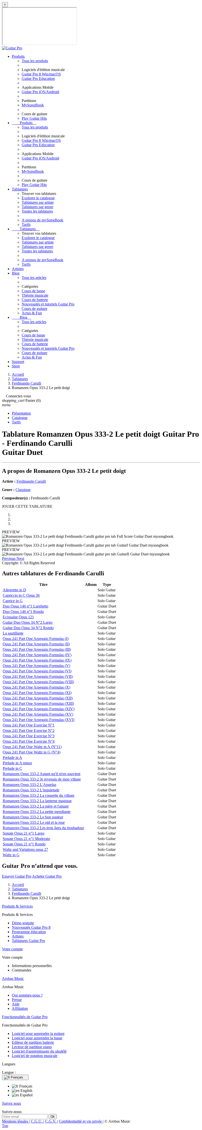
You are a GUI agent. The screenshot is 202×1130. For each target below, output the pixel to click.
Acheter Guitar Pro (47, 876)
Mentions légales (15, 1121)
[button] (9, 558)
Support (18, 362)
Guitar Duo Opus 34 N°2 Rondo (28, 628)
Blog (15, 273)
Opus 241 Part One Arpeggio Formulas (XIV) (38, 709)
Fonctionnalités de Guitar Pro (25, 1017)
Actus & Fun (32, 313)
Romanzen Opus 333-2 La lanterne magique (37, 801)
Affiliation (20, 1008)
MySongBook (33, 105)
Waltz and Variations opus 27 (25, 849)
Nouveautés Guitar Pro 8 (31, 927)
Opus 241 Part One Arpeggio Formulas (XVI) (38, 720)
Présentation (21, 413)
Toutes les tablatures (37, 211)
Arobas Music (13, 978)
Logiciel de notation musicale (34, 1056)
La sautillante (13, 633)
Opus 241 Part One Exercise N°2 (28, 730)
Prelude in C (12, 768)
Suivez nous (11, 1103)
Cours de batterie (35, 300)
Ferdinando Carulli (31, 481)
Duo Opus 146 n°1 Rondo (23, 611)
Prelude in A (12, 757)
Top (5, 1126)
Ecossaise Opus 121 (18, 617)
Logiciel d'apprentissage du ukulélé (39, 1051)
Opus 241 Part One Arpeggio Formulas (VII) (38, 676)
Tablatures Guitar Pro (28, 941)
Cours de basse (33, 291)
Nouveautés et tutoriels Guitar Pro (48, 304)
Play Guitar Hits (34, 118)
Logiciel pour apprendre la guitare (38, 1033)
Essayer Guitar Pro (16, 876)
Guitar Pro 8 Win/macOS (41, 74)
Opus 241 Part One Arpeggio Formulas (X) (36, 687)
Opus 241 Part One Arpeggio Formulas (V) (36, 666)
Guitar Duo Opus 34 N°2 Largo (27, 622)
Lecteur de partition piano (32, 1047)
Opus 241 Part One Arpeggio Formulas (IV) (37, 655)
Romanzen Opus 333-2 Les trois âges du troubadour (43, 828)
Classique (23, 490)
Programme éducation (29, 932)
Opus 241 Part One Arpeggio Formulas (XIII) (38, 703)
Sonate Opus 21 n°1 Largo (23, 833)
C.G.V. (51, 1121)
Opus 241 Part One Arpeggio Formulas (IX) (37, 660)
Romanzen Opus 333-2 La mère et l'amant (35, 806)
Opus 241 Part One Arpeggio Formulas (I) (35, 639)
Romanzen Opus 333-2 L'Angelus (29, 784)
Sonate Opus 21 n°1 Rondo (24, 844)
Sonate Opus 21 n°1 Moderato (26, 839)
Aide (15, 1004)
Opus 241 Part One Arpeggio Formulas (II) (36, 644)
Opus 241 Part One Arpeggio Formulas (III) (37, 649)
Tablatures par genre (37, 207)
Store (16, 366)
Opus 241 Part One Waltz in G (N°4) (31, 752)
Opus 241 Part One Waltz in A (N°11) (32, 747)
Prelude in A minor (17, 763)
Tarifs (26, 224)
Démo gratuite (23, 923)
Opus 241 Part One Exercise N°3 (28, 736)
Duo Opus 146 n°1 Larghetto (25, 606)
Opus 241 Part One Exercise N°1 (28, 725)
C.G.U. (37, 1121)
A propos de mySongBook (42, 220)
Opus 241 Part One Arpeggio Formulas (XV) (38, 714)
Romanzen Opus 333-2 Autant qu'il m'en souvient (41, 774)
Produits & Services (17, 906)
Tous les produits (35, 61)
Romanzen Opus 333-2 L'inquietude (31, 790)
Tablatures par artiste (38, 202)
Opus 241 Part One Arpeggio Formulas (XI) (37, 693)
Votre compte (12, 949)
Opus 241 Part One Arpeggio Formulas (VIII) (38, 682)
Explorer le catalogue (38, 198)
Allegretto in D (14, 590)
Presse (17, 1000)
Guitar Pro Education (38, 78)
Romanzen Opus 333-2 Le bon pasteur (33, 817)
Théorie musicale (35, 295)
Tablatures (20, 189)
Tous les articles (34, 277)
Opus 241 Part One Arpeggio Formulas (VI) (37, 671)
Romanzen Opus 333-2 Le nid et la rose (34, 822)
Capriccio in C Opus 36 (21, 595)
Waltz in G (11, 855)
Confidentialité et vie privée (81, 1121)
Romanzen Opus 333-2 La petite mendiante (36, 812)
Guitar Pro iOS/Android (40, 92)
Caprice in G (13, 601)
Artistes (18, 269)
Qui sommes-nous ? (27, 995)
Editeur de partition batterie (33, 1042)
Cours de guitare (34, 308)
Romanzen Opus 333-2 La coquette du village (38, 795)
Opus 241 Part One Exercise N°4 (28, 741)
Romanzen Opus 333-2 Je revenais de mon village (42, 779)
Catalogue (20, 418)
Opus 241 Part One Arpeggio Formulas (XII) (38, 698)
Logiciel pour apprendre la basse (37, 1038)
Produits (18, 56)
